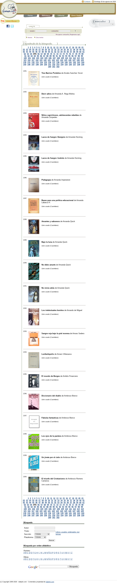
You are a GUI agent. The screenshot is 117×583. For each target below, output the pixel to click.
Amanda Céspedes (49, 117)
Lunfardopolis (48, 354)
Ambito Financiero (70, 376)
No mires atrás (48, 288)
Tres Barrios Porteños (51, 73)
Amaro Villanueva (64, 354)
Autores (30, 37)
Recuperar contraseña (62, 34)
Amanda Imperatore (62, 180)
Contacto (87, 1)
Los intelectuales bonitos (53, 310)
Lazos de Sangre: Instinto (53, 158)
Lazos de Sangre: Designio (53, 137)
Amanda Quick (69, 221)
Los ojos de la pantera (51, 436)
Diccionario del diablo (51, 396)
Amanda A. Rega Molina (64, 94)
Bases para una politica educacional (57, 200)
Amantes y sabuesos (51, 221)
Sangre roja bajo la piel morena (55, 333)
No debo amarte (49, 265)
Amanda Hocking (75, 137)
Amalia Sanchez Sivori (73, 73)
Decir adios (47, 94)
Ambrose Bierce (70, 396)
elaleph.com (50, 582)
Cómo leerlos (39, 37)
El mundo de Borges (51, 376)
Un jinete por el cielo (51, 457)
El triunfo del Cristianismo (53, 479)
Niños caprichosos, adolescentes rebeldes (60, 115)
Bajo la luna (47, 242)
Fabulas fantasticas (50, 418)
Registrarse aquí (75, 34)
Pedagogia (46, 180)
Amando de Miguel (74, 310)
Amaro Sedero (78, 333)
